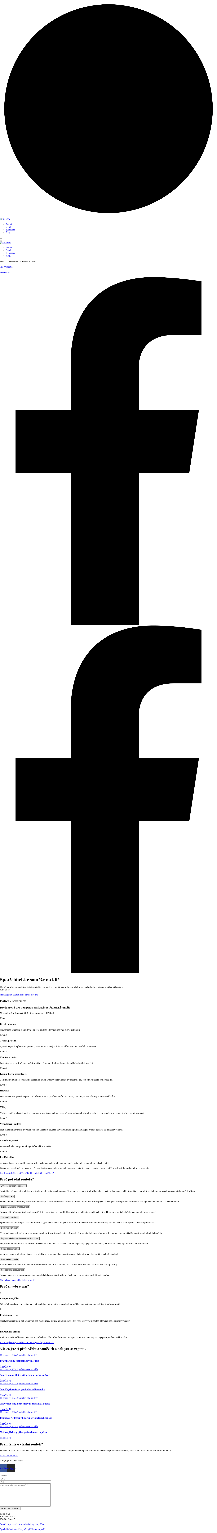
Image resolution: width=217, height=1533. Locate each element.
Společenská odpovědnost (12, 1270)
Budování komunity (9, 1228)
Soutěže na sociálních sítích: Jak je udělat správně (25, 1375)
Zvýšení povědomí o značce (13, 1186)
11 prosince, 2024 (8, 1355)
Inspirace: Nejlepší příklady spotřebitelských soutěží (26, 1418)
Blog (8, 232)
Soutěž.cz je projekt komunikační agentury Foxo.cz (24, 1524)
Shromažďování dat (9, 1217)
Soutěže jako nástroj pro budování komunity (22, 1389)
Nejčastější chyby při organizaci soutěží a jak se (23, 1432)
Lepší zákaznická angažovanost (15, 1207)
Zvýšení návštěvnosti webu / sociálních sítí (20, 1238)
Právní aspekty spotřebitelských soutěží (19, 1361)
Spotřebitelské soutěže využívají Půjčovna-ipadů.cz (24, 1529)
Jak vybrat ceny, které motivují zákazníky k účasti (25, 1403)
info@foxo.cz (4, 272)
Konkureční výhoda (9, 1259)
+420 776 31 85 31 (6, 267)
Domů (9, 224)
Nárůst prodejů (7, 1196)
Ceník (9, 227)
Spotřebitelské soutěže (27, 1355)
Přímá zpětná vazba (9, 1249)
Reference (10, 229)
